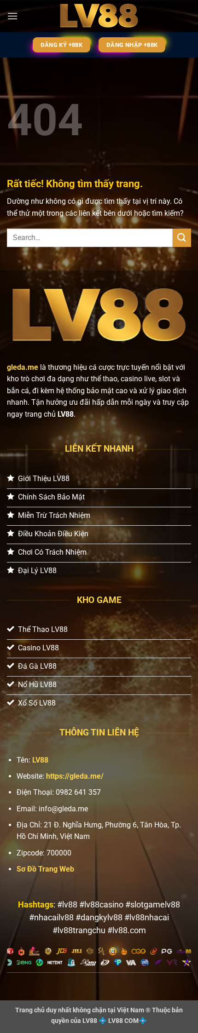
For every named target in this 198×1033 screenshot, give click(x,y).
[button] (12, 16)
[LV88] (99, 16)
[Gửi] (182, 238)
